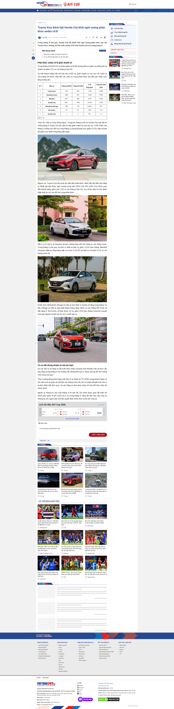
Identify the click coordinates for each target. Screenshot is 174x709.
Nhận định (77, 10)
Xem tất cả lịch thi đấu (72, 418)
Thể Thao (94, 10)
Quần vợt (122, 647)
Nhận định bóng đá (43, 649)
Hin (65, 527)
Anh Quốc (90, 525)
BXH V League (82, 660)
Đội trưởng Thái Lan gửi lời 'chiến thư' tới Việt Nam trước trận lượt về (96, 573)
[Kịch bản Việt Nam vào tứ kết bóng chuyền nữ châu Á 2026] (96, 511)
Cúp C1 (60, 647)
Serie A (60, 651)
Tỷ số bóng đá (41, 651)
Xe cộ (121, 651)
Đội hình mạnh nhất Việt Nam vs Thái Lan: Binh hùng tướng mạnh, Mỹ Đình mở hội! (95, 548)
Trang (42, 470)
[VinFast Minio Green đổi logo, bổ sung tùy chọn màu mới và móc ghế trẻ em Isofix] (72, 454)
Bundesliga (61, 654)
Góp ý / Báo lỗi (97, 435)
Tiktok (80, 694)
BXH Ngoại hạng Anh (84, 645)
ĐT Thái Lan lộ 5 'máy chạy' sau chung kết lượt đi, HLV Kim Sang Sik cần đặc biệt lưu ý (71, 548)
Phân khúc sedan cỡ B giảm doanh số (55, 54)
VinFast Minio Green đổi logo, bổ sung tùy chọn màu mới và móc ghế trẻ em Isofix (71, 465)
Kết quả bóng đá (42, 647)
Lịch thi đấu (43, 10)
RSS (80, 692)
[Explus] (72, 426)
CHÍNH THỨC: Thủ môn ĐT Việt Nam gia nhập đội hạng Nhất (71, 573)
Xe (113, 10)
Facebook (81, 687)
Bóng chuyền (101, 10)
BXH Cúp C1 (82, 651)
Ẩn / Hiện (102, 50)
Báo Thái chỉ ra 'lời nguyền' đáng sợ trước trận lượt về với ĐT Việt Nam (71, 523)
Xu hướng (117, 10)
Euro (60, 660)
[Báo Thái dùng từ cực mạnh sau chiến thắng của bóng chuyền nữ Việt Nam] (48, 563)
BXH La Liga (82, 647)
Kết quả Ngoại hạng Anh (105, 647)
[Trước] (40, 412)
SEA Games (62, 667)
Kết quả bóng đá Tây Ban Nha (106, 651)
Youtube (81, 685)
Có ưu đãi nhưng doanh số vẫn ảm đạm (56, 57)
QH (65, 577)
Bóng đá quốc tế (68, 10)
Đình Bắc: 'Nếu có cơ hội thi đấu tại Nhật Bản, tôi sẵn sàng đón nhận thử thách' (48, 548)
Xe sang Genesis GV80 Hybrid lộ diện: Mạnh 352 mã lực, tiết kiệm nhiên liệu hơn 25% (95, 465)
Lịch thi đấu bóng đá (43, 645)
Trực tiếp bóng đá (42, 654)
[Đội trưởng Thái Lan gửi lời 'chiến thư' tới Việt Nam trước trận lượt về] (96, 563)
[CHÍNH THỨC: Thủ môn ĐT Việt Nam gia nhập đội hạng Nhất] (72, 563)
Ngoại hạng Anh (63, 645)
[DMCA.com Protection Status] (109, 699)
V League (61, 656)
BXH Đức (81, 656)
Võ (120, 654)
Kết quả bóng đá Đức (104, 654)
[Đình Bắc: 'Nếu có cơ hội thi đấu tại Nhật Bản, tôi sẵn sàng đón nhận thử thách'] (48, 537)
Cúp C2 (60, 664)
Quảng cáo (133, 4)
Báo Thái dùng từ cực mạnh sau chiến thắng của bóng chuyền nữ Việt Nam (48, 574)
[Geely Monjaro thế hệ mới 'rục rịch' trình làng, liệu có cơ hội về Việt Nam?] (48, 480)
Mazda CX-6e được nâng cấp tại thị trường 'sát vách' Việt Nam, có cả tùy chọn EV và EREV (71, 491)
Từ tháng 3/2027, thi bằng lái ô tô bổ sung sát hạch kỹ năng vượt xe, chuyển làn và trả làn (96, 491)
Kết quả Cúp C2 (103, 658)
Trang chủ (40, 22)
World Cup (61, 658)
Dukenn (66, 553)
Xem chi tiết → (101, 405)
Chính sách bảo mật (103, 685)
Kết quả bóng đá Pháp (104, 656)
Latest (38, 677)
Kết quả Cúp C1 (103, 645)
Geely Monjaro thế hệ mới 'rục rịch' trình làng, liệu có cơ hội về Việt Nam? (48, 491)
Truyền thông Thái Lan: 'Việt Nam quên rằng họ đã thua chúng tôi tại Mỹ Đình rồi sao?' (48, 523)
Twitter (80, 689)
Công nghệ (45, 677)
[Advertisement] (87, 16)
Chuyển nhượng (85, 10)
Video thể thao (42, 658)
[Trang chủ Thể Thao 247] (37, 10)
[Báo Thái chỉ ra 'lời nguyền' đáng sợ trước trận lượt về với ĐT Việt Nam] (72, 511)
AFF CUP (49, 10)
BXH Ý (80, 649)
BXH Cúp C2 (82, 654)
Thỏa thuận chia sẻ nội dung (105, 683)
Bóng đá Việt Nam (58, 10)
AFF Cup (61, 669)
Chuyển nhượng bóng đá (44, 656)
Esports (108, 10)
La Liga (60, 649)
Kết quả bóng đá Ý (103, 649)
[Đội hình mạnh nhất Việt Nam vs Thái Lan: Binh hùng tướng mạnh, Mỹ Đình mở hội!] (96, 537)
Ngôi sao (113, 53)
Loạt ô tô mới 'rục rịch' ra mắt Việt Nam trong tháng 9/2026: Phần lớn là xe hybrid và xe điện (48, 465)
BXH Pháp (81, 658)
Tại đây (111, 688)
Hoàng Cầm (43, 527)
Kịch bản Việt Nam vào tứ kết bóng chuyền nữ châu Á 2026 (94, 522)
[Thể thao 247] (49, 4)
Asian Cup (61, 662)
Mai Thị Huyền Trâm (46, 553)
